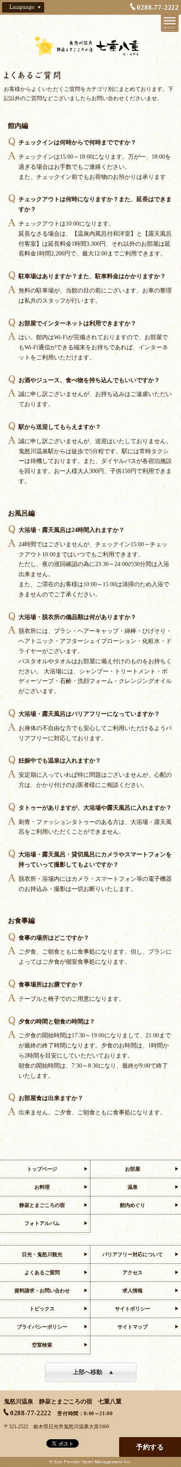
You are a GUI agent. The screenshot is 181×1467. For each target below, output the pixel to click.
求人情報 (132, 1291)
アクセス (132, 1273)
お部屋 (132, 1169)
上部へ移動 (87, 1372)
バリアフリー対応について (132, 1254)
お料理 (42, 1187)
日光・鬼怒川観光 (42, 1254)
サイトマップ (132, 1327)
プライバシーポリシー (42, 1327)
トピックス (42, 1309)
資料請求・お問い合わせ (42, 1291)
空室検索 (42, 1345)
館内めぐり (132, 1205)
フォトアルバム (42, 1223)
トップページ (42, 1169)
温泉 (133, 1187)
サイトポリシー (132, 1309)
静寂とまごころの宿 (42, 1205)
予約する (150, 1447)
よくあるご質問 (42, 1273)
